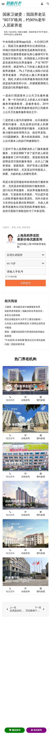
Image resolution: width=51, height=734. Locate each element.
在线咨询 (25, 400)
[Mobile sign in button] (42, 3)
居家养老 (26, 227)
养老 (14, 227)
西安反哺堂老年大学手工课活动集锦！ (23, 319)
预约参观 (41, 400)
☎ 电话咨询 (36, 730)
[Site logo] (14, 3)
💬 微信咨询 (14, 730)
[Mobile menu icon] (3, 3)
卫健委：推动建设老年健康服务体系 (22, 307)
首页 (6, 32)
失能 (19, 227)
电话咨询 (10, 400)
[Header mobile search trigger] (48, 3)
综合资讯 (12, 32)
